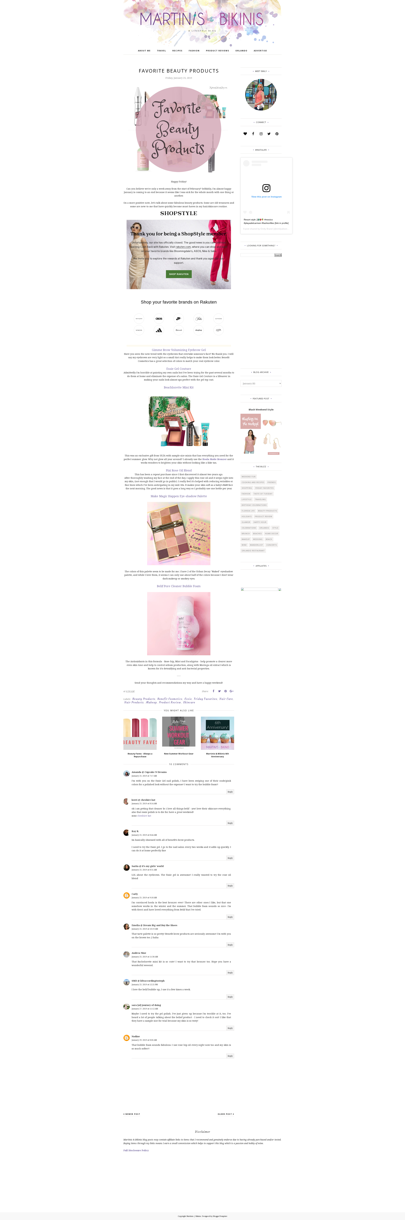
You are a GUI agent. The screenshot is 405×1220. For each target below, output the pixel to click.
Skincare (189, 702)
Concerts (271, 545)
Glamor (246, 522)
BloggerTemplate (220, 1216)
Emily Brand (267, 228)
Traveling (260, 499)
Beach (269, 539)
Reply (230, 791)
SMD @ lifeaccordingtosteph (148, 980)
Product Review (170, 702)
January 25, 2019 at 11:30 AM (145, 956)
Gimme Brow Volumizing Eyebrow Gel (179, 350)
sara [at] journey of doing (146, 1005)
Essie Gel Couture (178, 369)
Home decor (271, 533)
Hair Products (134, 702)
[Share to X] (219, 691)
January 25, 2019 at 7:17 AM (144, 775)
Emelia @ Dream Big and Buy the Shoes (154, 925)
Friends (272, 482)
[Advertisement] (253, 312)
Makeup (151, 702)
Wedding (257, 539)
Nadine (136, 1036)
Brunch (246, 533)
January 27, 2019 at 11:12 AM (145, 1008)
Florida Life (248, 511)
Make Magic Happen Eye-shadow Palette (179, 496)
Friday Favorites (205, 699)
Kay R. (135, 831)
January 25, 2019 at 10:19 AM (145, 929)
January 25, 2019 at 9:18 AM (144, 897)
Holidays (247, 516)
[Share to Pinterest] (225, 691)
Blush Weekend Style (261, 409)
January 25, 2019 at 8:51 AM (144, 869)
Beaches (257, 533)
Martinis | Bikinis (194, 1216)
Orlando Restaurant (253, 550)
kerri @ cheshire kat (143, 799)
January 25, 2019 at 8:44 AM (144, 835)
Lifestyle (247, 499)
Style (275, 528)
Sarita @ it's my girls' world (148, 866)
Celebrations (249, 528)
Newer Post (132, 1114)
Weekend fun (248, 476)
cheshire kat (144, 815)
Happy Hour (260, 522)
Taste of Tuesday (263, 493)
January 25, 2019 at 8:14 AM (144, 803)
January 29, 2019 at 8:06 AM (144, 1040)
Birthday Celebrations (254, 505)
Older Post (225, 1114)
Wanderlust (256, 545)
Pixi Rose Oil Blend (179, 470)
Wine (244, 545)
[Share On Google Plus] (231, 691)
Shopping (247, 488)
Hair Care (226, 699)
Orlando (264, 528)
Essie (188, 699)
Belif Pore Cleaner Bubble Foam (179, 586)
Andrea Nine (139, 952)
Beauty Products (143, 699)
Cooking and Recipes (253, 482)
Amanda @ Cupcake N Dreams (149, 772)
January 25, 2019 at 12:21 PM (145, 984)
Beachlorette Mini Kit (179, 387)
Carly (135, 893)
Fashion (246, 493)
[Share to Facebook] (213, 691)
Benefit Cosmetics (169, 699)
